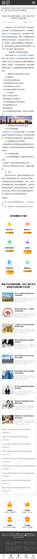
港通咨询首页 (5, 8)
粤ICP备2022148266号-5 (17, 535)
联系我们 (33, 557)
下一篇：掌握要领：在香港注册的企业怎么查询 (17, 206)
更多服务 (11, 557)
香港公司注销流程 (19, 55)
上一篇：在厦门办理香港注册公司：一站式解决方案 (18, 203)
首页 (3, 557)
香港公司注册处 (11, 132)
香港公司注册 (16, 8)
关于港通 (25, 557)
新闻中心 (18, 557)
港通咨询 (8, 2)
